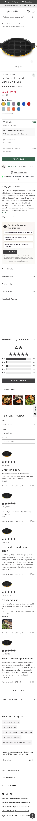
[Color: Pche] (8, 109)
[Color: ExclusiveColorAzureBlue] (23, 104)
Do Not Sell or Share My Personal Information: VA (15, 811)
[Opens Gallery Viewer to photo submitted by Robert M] (7, 400)
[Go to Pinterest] (11, 794)
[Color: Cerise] (29, 104)
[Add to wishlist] (33, 75)
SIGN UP (31, 760)
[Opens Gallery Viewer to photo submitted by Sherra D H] (18, 400)
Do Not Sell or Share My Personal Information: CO (16, 802)
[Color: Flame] (13, 109)
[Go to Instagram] (7, 794)
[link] (33, 11)
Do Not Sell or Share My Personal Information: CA (15, 798)
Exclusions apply (23, 754)
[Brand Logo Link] (15, 11)
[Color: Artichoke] (18, 104)
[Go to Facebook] (3, 794)
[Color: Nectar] (3, 104)
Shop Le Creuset (8, 75)
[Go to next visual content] (20, 408)
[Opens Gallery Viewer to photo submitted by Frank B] (30, 400)
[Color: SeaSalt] (3, 109)
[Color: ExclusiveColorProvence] (13, 104)
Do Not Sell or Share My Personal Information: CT (15, 807)
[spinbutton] (7, 115)
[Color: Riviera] (8, 104)
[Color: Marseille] (18, 109)
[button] (16, 66)
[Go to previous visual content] (17, 408)
